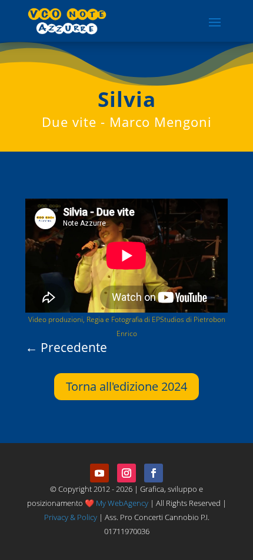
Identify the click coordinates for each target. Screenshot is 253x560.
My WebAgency (122, 503)
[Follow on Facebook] (153, 473)
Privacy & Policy (70, 517)
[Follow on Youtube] (99, 473)
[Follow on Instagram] (126, 473)
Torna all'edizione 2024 (126, 386)
